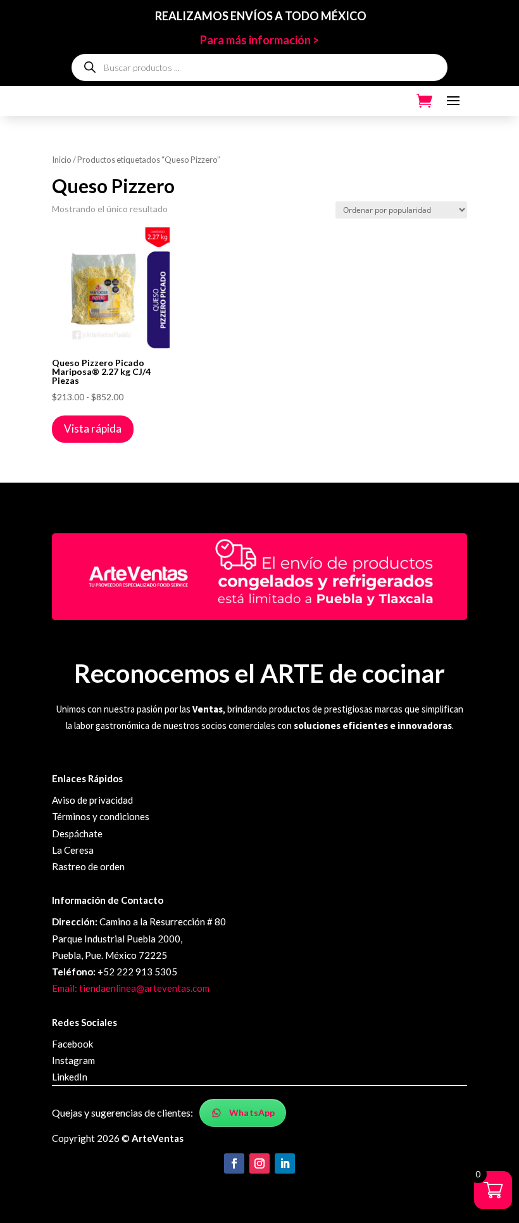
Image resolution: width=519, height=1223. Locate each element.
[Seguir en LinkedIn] (285, 1163)
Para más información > (259, 40)
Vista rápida (93, 428)
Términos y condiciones (100, 816)
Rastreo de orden (88, 866)
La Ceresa (73, 850)
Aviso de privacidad (92, 800)
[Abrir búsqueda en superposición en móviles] (259, 67)
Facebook (72, 1043)
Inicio (62, 160)
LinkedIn (69, 1076)
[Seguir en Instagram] (259, 1163)
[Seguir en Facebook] (234, 1163)
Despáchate (77, 833)
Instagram (73, 1060)
